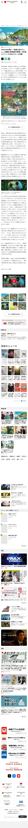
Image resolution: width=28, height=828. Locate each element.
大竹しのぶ (24, 456)
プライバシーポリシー (13, 809)
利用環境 (10, 811)
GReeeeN (8, 459)
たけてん (13, 459)
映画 (18, 459)
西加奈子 (18, 456)
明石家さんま (12, 456)
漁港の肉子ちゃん (9, 70)
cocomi (2, 459)
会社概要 (6, 809)
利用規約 (21, 809)
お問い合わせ (16, 811)
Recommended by (17, 400)
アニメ (22, 459)
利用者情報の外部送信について (13, 813)
